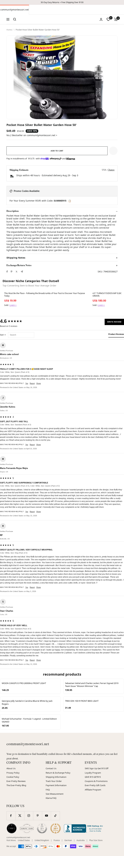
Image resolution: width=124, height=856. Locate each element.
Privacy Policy (13, 772)
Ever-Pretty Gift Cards (95, 785)
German (68, 840)
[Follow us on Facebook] (10, 815)
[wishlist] (108, 19)
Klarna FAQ (51, 798)
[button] (113, 151)
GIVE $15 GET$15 (93, 776)
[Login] (101, 19)
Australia (81, 840)
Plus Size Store (96, 840)
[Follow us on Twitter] (19, 815)
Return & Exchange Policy (58, 772)
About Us (11, 768)
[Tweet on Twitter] (16, 271)
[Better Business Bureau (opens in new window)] (84, 828)
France (57, 840)
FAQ (48, 789)
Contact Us (51, 768)
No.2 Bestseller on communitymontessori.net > (31, 135)
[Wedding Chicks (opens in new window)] (11, 828)
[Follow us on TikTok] (55, 815)
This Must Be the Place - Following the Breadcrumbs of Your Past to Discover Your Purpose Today (44, 294)
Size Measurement (54, 793)
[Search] (14, 19)
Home (9, 29)
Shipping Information (56, 776)
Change (111, 169)
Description (12, 211)
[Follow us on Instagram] (28, 815)
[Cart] (116, 19)
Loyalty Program (93, 772)
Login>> (13, 305)
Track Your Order (54, 781)
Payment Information (56, 785)
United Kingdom (42, 840)
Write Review (114, 322)
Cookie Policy (12, 776)
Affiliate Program (93, 789)
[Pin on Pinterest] (11, 271)
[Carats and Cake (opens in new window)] (27, 828)
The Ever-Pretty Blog (16, 785)
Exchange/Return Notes (18, 265)
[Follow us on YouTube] (46, 815)
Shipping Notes (15, 257)
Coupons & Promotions (96, 781)
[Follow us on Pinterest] (37, 815)
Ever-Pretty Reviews (16, 781)
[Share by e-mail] (22, 272)
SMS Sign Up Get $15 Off (96, 768)
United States (24, 840)
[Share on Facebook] (7, 271)
